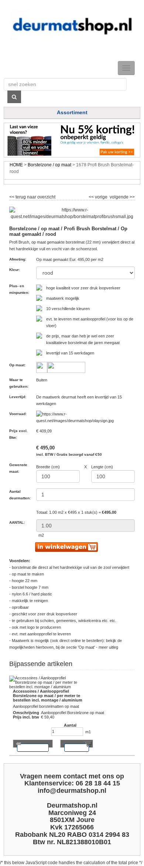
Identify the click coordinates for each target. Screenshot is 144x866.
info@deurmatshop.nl (72, 790)
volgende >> (122, 195)
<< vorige (99, 195)
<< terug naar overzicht (32, 195)
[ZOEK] (14, 97)
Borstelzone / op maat (49, 164)
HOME (16, 164)
